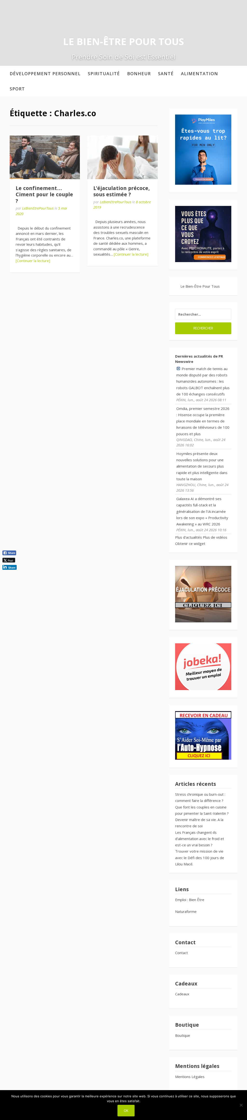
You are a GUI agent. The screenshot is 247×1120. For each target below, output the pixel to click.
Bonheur (139, 73)
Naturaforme (186, 911)
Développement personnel (45, 73)
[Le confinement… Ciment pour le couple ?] (45, 157)
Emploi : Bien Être (189, 899)
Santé (166, 73)
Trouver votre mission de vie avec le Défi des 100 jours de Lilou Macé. (199, 857)
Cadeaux (182, 993)
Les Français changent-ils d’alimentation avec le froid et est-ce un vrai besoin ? (199, 839)
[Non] (241, 1105)
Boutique (182, 1035)
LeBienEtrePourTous (38, 208)
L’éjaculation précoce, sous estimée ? (121, 191)
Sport (17, 89)
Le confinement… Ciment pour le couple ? (44, 194)
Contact (181, 952)
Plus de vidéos (215, 537)
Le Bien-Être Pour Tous (123, 41)
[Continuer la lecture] (33, 260)
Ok (126, 1110)
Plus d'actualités (188, 537)
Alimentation (199, 73)
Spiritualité (104, 73)
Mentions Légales (190, 1076)
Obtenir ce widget (190, 543)
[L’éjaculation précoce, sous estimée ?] (122, 157)
